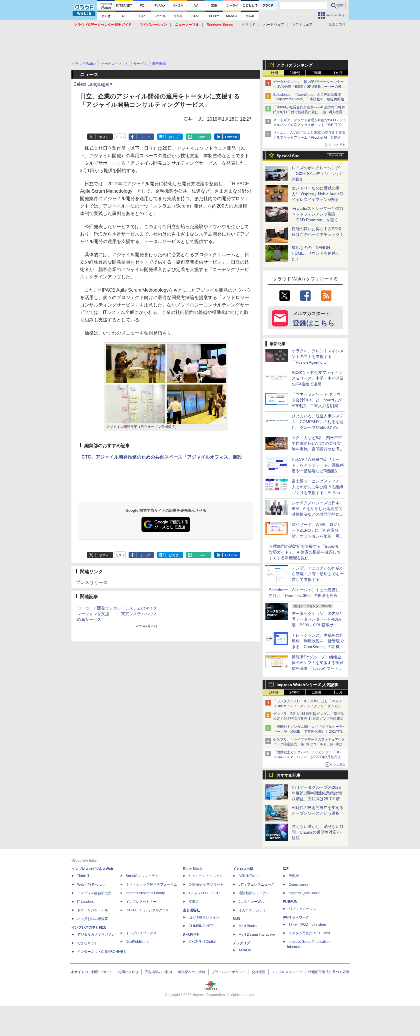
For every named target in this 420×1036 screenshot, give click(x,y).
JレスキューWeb (252, 902)
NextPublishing (137, 942)
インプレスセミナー (141, 902)
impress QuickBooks (304, 893)
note (202, 137)
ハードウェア (273, 25)
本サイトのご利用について (91, 972)
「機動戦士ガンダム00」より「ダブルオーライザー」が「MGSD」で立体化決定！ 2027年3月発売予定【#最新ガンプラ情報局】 (309, 731)
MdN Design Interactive (257, 935)
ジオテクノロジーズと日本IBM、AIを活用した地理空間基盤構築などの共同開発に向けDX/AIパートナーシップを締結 (318, 514)
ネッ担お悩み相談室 (92, 919)
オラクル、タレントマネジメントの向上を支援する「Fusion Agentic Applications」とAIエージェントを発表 (318, 362)
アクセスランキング (295, 65)
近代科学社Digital (202, 942)
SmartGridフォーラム (142, 876)
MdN (236, 919)
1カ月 (337, 73)
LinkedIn (231, 137)
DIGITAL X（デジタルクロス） (149, 910)
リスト (120, 137)
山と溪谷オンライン (204, 917)
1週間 (316, 73)
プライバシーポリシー (228, 972)
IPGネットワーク (296, 917)
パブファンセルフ (302, 909)
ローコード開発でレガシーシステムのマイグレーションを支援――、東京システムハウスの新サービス (117, 614)
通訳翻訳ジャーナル (254, 893)
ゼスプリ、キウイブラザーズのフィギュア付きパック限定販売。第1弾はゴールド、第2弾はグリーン (309, 744)
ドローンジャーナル (92, 910)
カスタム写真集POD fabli (309, 933)
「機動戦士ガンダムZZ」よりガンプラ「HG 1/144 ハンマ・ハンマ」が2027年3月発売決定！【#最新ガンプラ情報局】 (307, 757)
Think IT (83, 876)
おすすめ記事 (289, 775)
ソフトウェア (302, 25)
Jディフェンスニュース (257, 884)
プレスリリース (92, 582)
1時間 (273, 73)
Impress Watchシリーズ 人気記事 (307, 684)
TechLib (245, 950)
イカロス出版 (243, 869)
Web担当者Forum (91, 884)
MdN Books (248, 926)
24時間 (294, 73)
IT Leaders (85, 902)
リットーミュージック (206, 876)
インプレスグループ (286, 972)
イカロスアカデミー (254, 910)
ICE (286, 869)
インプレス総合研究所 (94, 893)
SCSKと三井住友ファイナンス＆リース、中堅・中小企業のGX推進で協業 (318, 378)
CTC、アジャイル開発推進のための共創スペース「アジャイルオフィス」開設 (161, 457)
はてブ (174, 137)
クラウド (248, 25)
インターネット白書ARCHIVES (101, 952)
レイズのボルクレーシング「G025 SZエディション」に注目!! (318, 174)
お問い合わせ (128, 972)
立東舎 (194, 902)
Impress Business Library (145, 893)
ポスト (104, 137)
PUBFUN (290, 902)
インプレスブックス (141, 933)
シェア (145, 137)
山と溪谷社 (191, 910)
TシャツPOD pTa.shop (307, 925)
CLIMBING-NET (201, 926)
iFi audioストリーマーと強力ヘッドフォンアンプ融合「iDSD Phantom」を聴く (317, 214)
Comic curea (298, 884)
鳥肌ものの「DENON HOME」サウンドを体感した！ (316, 253)
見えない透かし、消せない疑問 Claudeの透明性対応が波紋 (318, 832)
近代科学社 (191, 935)
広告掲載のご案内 (158, 972)
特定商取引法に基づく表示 (328, 972)
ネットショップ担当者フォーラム (151, 884)
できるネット (87, 943)
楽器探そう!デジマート (206, 884)
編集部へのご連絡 (191, 972)
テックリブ (241, 943)
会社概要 (258, 972)
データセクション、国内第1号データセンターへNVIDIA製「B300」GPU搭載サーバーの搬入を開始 (309, 86)
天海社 (294, 876)
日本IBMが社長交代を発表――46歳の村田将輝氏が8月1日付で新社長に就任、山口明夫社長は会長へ (309, 112)
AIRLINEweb (249, 876)
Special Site (288, 156)
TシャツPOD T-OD (204, 893)
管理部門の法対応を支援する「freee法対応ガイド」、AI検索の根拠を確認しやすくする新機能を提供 (305, 552)
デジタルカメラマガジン (96, 935)
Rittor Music (193, 869)
